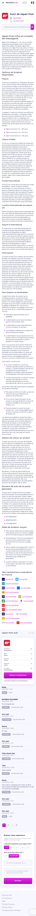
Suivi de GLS (9, 579)
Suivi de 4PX (9, 614)
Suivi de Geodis (28, 601)
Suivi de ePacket (11, 596)
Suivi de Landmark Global (14, 609)
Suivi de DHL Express (12, 592)
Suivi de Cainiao (26, 588)
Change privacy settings (11, 910)
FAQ (3, 901)
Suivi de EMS (23, 614)
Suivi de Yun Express (12, 583)
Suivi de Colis (7, 895)
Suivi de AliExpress (26, 622)
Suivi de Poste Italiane (12, 618)
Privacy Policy (7, 907)
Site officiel (17, 18)
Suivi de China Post (12, 601)
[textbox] (18, 27)
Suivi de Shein (10, 622)
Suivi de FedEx (10, 588)
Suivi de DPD (23, 579)
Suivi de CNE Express (12, 605)
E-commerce (7, 898)
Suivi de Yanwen (27, 596)
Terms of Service (8, 904)
